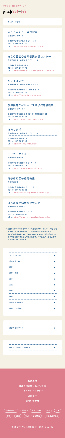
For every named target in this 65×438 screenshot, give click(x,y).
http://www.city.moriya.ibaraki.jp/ (32, 192)
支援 (57, 410)
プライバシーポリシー (32, 391)
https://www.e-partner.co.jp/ (29, 46)
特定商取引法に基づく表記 (32, 386)
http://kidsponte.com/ (25, 144)
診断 (24, 410)
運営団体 (32, 396)
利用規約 (32, 381)
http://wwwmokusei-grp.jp (28, 168)
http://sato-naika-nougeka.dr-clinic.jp (34, 70)
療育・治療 (36, 410)
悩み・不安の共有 (32, 416)
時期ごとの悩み (52, 416)
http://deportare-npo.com (27, 95)
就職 (18, 416)
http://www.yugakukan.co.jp (29, 119)
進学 (8, 416)
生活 (48, 410)
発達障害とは (11, 410)
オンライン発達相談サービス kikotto (34, 427)
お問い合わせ (32, 401)
